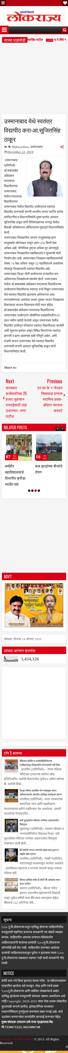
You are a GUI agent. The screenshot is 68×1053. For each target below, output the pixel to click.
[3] (35, 496)
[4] (39, 496)
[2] (32, 496)
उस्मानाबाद (36, 147)
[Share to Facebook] (20, 438)
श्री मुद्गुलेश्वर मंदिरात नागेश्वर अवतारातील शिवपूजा (39, 828)
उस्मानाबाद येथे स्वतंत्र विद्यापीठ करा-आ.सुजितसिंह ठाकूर (32, 129)
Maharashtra (20, 147)
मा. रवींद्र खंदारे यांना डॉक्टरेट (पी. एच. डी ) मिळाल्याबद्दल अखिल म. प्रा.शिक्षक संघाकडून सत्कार (19, 478)
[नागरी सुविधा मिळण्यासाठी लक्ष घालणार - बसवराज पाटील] (49, 447)
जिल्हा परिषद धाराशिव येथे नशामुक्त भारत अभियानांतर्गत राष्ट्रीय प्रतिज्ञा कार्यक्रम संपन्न (41, 798)
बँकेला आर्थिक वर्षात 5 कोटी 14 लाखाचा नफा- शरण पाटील (40, 888)
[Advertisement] (34, 80)
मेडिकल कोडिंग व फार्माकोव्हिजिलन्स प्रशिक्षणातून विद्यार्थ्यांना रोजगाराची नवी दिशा (40, 769)
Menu (3, 3)
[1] (29, 496)
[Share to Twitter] (25, 438)
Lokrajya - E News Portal (16, 1045)
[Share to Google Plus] (29, 438)
